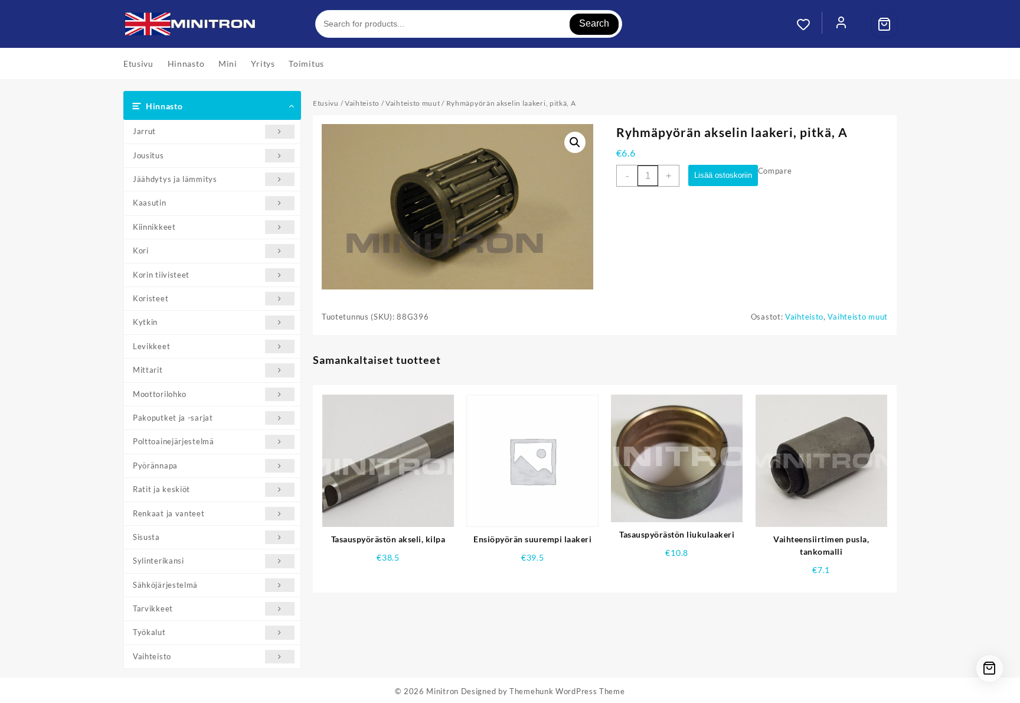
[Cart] (884, 24)
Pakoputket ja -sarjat (173, 417)
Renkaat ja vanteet (169, 513)
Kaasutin (149, 202)
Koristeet (150, 298)
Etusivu (326, 103)
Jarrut (144, 131)
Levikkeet (151, 346)
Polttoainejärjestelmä (173, 441)
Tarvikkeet (153, 608)
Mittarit (148, 370)
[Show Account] (841, 24)
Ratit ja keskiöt (161, 489)
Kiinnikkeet (154, 227)
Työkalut (149, 632)
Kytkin (145, 322)
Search (594, 23)
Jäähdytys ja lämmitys (175, 179)
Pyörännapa (155, 465)
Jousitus (148, 155)
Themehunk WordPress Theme (567, 691)
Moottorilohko (160, 394)
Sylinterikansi (158, 560)
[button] (575, 142)
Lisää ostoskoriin (723, 175)
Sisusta (146, 537)
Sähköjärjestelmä (165, 585)
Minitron (442, 691)
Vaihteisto (152, 656)
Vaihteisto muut (412, 103)
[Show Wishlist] (809, 24)
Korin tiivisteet (161, 274)
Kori (141, 250)
